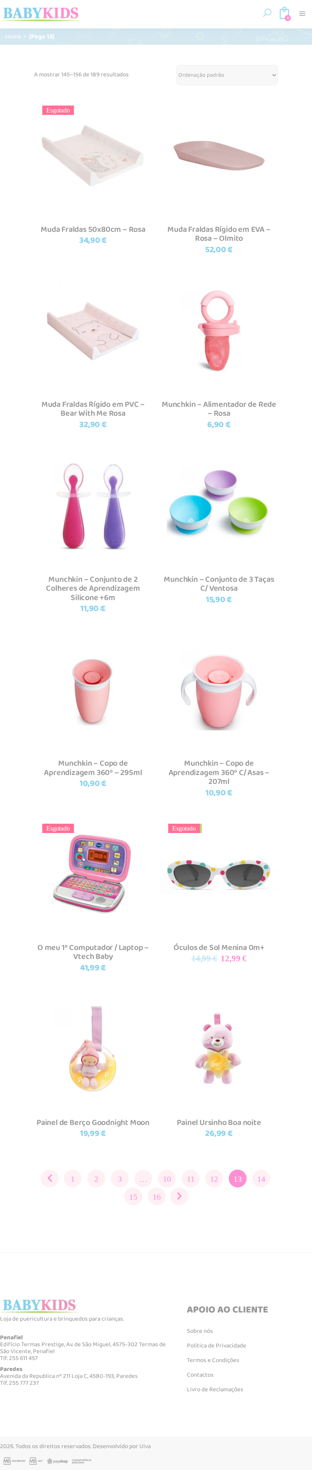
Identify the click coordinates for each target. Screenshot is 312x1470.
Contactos (200, 1375)
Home (13, 36)
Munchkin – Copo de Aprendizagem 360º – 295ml (93, 768)
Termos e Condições (213, 1360)
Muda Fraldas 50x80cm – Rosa (93, 229)
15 (133, 1196)
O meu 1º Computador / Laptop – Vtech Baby (93, 952)
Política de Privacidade (216, 1346)
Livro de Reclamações (215, 1389)
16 (157, 1196)
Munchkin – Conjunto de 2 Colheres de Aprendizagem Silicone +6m (93, 588)
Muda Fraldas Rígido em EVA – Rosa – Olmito (218, 234)
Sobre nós (200, 1331)
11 (191, 1178)
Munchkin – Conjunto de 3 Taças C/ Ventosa (219, 584)
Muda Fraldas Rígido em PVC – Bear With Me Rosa (93, 409)
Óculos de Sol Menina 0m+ (218, 947)
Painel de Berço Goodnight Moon (93, 1122)
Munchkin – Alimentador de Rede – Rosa (219, 409)
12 (214, 1178)
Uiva (145, 1446)
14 (261, 1178)
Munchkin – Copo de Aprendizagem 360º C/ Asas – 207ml (219, 772)
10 (167, 1178)
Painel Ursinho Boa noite (219, 1122)
